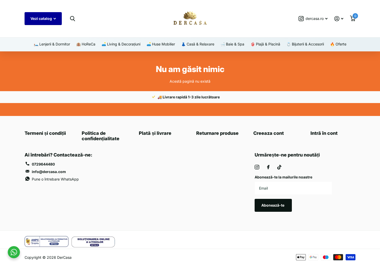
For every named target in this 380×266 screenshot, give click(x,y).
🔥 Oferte (338, 44)
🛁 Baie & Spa (232, 44)
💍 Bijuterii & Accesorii (305, 44)
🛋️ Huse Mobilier (161, 44)
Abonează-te (273, 205)
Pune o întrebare (55, 179)
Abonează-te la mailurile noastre (283, 177)
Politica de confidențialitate (100, 135)
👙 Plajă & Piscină (265, 44)
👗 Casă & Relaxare (197, 44)
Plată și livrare (155, 133)
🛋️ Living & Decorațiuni (121, 44)
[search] (72, 19)
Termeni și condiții (45, 133)
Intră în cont (324, 133)
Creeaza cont (268, 133)
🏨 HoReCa (85, 44)
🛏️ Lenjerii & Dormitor (52, 44)
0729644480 (43, 164)
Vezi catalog (42, 18)
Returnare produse (217, 133)
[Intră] (339, 19)
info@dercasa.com (49, 171)
